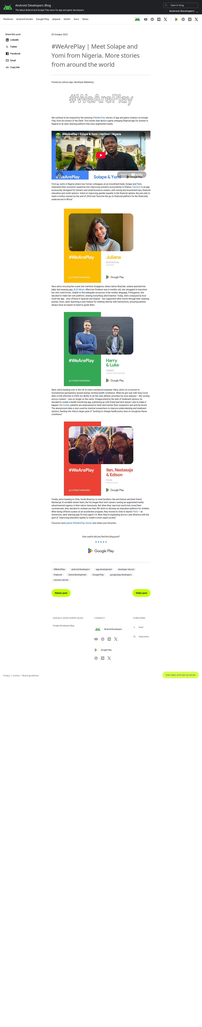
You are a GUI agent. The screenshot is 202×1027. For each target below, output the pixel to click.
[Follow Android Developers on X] (165, 19)
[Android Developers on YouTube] (147, 19)
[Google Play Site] (178, 19)
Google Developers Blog (63, 626)
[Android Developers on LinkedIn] (154, 19)
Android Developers (184, 10)
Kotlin (67, 19)
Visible (66, 405)
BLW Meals (79, 289)
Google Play (42, 19)
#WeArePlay (99, 117)
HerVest (136, 187)
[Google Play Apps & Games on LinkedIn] (185, 19)
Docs (76, 19)
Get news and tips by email (180, 674)
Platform (8, 19)
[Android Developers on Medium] (160, 19)
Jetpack (56, 19)
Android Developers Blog (33, 5)
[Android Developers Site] (139, 19)
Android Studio (24, 19)
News (85, 19)
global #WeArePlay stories (79, 523)
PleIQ (135, 511)
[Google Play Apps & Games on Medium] (191, 19)
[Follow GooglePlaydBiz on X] (196, 19)
